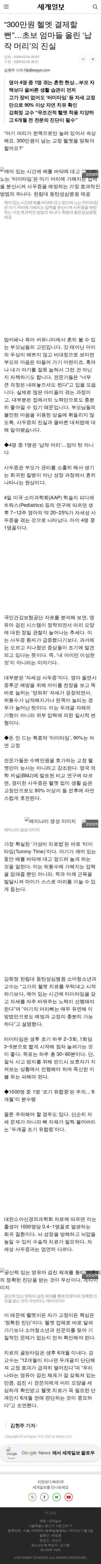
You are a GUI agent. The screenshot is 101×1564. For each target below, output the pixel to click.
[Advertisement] (50, 277)
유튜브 (69, 1497)
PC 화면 (50, 1512)
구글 (32, 1497)
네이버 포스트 (57, 1497)
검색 (95, 6)
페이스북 (44, 1497)
